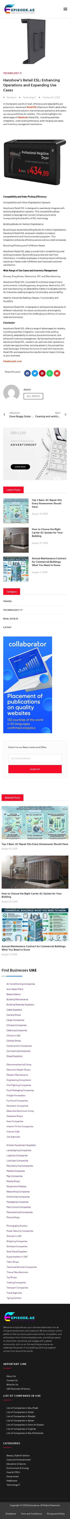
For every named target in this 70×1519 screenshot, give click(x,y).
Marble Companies (16, 1170)
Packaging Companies (17, 1201)
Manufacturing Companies (20, 1165)
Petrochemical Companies (20, 1212)
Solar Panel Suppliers (17, 1251)
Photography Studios (17, 1225)
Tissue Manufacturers (17, 1272)
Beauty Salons (14, 994)
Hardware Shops (15, 1116)
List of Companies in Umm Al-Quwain (25, 1424)
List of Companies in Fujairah (21, 1428)
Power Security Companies (20, 1230)
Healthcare (12, 1480)
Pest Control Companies (19, 1207)
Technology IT (12, 73)
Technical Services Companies (22, 1267)
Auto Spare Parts (15, 989)
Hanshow (22, 117)
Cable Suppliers (14, 1009)
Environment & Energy (18, 1468)
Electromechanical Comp (19, 1064)
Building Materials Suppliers (20, 1004)
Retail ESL (32, 107)
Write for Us (12, 1384)
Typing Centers (14, 1298)
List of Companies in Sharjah (21, 1416)
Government (13, 1476)
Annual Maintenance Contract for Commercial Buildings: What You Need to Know (49, 561)
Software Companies (17, 1246)
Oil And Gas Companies (18, 1196)
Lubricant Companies (17, 1160)
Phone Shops (13, 1217)
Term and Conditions (31, 1513)
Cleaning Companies (17, 1030)
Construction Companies (19, 1045)
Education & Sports (16, 1463)
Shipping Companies (17, 1241)
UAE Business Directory (18, 1388)
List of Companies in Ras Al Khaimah (25, 1433)
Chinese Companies (17, 1025)
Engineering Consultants (19, 1080)
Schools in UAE (14, 1236)
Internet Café (13, 1131)
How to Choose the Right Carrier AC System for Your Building (47, 532)
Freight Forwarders (16, 1095)
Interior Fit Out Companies (20, 1126)
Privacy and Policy (56, 1513)
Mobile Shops (13, 1181)
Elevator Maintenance (17, 1074)
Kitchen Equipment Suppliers (21, 1145)
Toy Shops (12, 1277)
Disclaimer (11, 1513)
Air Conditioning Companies (21, 983)
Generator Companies (17, 1105)
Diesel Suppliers (14, 1056)
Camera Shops (14, 1014)
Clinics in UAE (14, 1035)
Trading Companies (16, 1282)
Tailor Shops (13, 1261)
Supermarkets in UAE (17, 1256)
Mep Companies (14, 1176)
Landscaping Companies (19, 1150)
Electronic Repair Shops (18, 1069)
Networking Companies (18, 1191)
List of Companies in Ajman (20, 1420)
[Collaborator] (27, 732)
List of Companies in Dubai (20, 1412)
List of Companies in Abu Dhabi (22, 1407)
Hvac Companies (15, 1121)
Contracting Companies (18, 1051)
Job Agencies (13, 1136)
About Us (11, 1376)
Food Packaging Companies (20, 1090)
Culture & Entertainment (19, 1459)
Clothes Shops (14, 1040)
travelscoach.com (12, 361)
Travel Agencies (14, 1292)
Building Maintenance (17, 999)
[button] (65, 9)
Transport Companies (17, 1287)
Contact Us (12, 1380)
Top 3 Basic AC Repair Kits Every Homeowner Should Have (47, 503)
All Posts (33, 396)
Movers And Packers (17, 1186)
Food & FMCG (13, 1472)
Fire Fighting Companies (19, 1085)
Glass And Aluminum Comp (20, 1111)
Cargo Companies (15, 1020)
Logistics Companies (17, 1155)
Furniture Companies (17, 1100)
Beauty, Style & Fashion (18, 1455)
